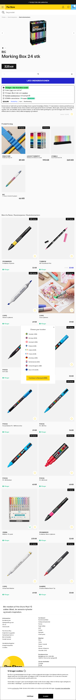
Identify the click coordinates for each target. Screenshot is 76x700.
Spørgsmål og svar (8, 622)
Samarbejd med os (8, 635)
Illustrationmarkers (24, 17)
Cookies (4, 647)
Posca (40, 646)
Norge (40, 665)
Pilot (39, 640)
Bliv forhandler (6, 637)
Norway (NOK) (33, 338)
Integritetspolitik (7, 645)
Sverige (40, 663)
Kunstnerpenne (12, 17)
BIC (4, 51)
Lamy (40, 642)
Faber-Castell (42, 644)
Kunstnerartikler (43, 620)
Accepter (45, 696)
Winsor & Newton (43, 648)
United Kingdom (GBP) (35, 366)
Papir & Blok (41, 626)
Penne (4, 17)
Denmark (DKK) (33, 342)
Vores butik (5, 626)
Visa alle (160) (42, 650)
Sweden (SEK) (33, 334)
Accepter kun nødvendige (62, 688)
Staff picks (41, 634)
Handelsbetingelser (8, 643)
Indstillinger (30, 696)
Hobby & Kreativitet (44, 622)
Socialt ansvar (6, 639)
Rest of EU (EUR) (33, 370)
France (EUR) (32, 354)
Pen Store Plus (6, 631)
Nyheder (41, 632)
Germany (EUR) (33, 358)
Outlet (40, 630)
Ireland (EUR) (32, 350)
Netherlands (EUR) (34, 362)
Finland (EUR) (32, 346)
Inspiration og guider (8, 633)
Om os (4, 624)
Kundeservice (6, 620)
